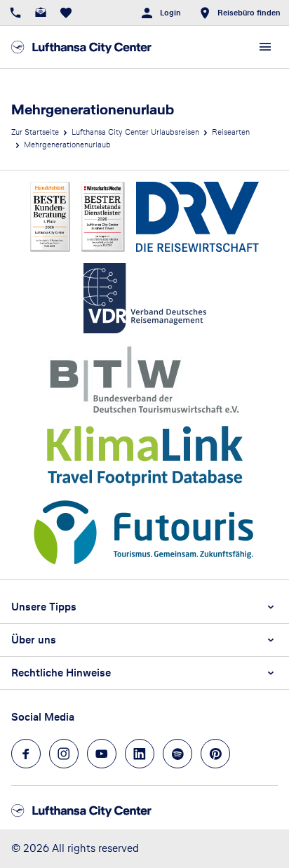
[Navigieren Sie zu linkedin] (139, 753)
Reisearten (231, 132)
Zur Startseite (35, 132)
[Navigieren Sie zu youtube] (101, 753)
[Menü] (265, 47)
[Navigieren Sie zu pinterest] (215, 753)
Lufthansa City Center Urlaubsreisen (135, 132)
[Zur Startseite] (81, 47)
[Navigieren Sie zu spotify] (177, 753)
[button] (144, 607)
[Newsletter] (40, 12)
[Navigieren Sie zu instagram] (64, 753)
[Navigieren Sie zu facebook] (26, 753)
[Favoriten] (66, 12)
